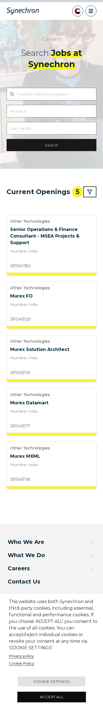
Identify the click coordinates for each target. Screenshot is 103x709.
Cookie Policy (21, 663)
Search (51, 145)
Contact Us (24, 581)
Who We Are (26, 542)
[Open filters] (89, 191)
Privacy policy (21, 656)
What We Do (26, 555)
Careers (19, 568)
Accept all (51, 697)
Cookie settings (51, 681)
